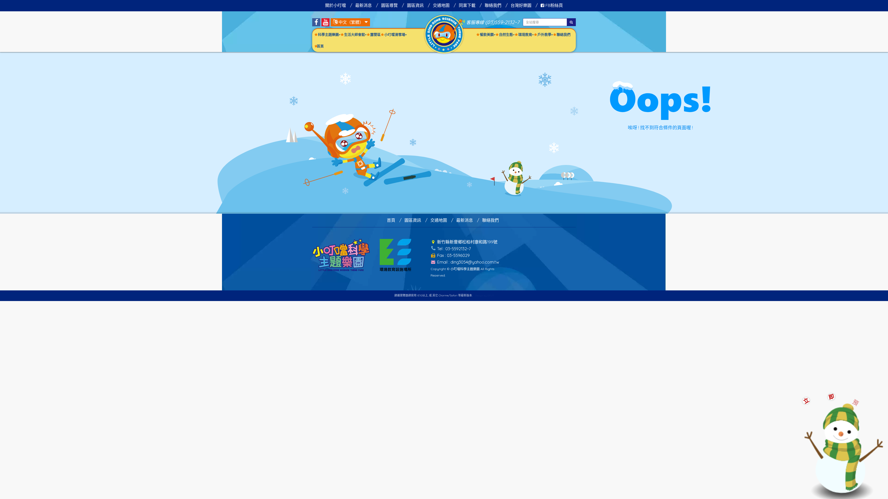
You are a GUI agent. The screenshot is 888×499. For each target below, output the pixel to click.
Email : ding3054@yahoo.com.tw (467, 262)
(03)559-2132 (500, 22)
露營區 (375, 34)
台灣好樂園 (521, 5)
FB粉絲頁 (553, 5)
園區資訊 (415, 5)
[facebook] (316, 22)
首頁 (320, 46)
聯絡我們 (493, 5)
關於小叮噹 (335, 5)
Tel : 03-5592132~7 (453, 248)
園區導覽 (389, 5)
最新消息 (363, 5)
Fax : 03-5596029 (453, 255)
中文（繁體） (351, 22)
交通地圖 (441, 5)
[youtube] (325, 22)
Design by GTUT (484, 295)
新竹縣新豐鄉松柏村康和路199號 (466, 242)
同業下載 (467, 5)
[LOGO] (444, 34)
